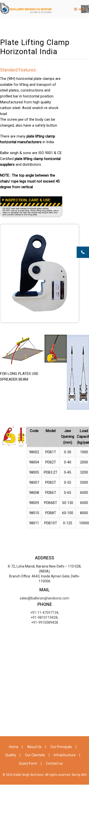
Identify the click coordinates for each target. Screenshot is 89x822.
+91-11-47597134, (44, 613)
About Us (34, 747)
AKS (84, 774)
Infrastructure (65, 755)
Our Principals (61, 747)
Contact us (54, 763)
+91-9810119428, (44, 617)
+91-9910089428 (44, 622)
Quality (10, 755)
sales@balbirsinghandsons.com (44, 598)
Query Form (28, 763)
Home (13, 747)
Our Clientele (35, 755)
